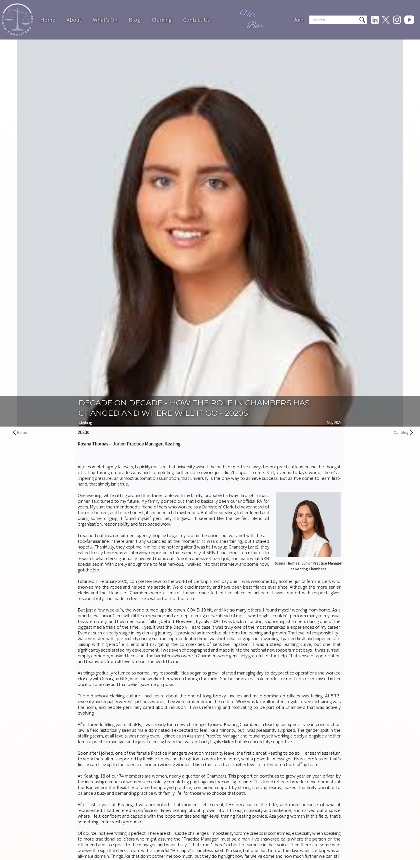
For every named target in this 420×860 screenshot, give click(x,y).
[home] (17, 20)
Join (298, 19)
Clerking (162, 19)
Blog (134, 19)
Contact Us (196, 19)
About (74, 19)
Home (47, 19)
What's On (105, 19)
